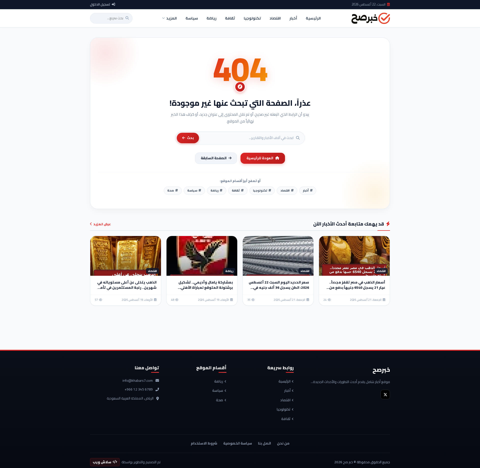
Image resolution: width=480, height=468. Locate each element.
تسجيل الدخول (100, 4)
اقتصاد (285, 400)
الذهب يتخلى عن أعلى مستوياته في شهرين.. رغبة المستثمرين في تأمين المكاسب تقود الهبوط (126, 287)
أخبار (287, 391)
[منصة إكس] (385, 394)
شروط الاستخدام (204, 443)
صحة (219, 400)
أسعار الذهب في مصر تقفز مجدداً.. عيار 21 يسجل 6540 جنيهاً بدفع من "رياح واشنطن (357, 287)
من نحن (283, 443)
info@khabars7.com (137, 381)
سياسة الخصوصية (237, 443)
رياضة (218, 381)
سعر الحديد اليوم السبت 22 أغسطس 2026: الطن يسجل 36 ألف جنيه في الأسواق (279, 287)
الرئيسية (284, 381)
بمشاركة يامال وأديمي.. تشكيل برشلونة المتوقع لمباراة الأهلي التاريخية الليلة (205, 287)
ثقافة (285, 419)
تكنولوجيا (283, 409)
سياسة (217, 391)
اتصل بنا (264, 443)
